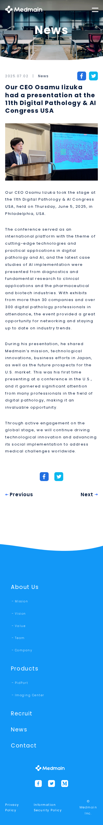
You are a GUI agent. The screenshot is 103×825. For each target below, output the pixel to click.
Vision (20, 614)
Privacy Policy (12, 807)
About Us (25, 587)
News (43, 76)
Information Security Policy (48, 807)
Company (23, 650)
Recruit (22, 713)
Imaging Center (29, 695)
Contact (24, 745)
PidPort (21, 683)
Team (20, 638)
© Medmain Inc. (88, 807)
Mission (21, 601)
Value (20, 626)
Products (24, 668)
